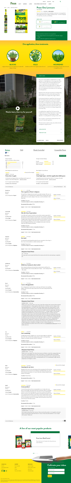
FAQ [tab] (21, 150)
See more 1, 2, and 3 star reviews (42, 183)
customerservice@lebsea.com (51, 323)
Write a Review (51, 11)
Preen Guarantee (17, 466)
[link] (39, 11)
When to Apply (42, 75)
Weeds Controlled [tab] (38, 150)
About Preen (30, 469)
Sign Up (49, 476)
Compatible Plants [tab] (60, 150)
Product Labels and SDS (31, 467)
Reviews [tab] (7, 150)
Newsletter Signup (30, 470)
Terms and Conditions (18, 470)
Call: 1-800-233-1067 (4, 467)
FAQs (16, 467)
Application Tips (42, 129)
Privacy (16, 469)
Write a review (63, 156)
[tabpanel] (21, 21)
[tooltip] (7, 153)
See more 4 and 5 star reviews (11, 183)
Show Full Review (23, 179)
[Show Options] (63, 473)
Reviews (45, 11)
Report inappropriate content (36, 232)
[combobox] (56, 473)
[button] (65, 420)
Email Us (2, 466)
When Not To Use (42, 132)
